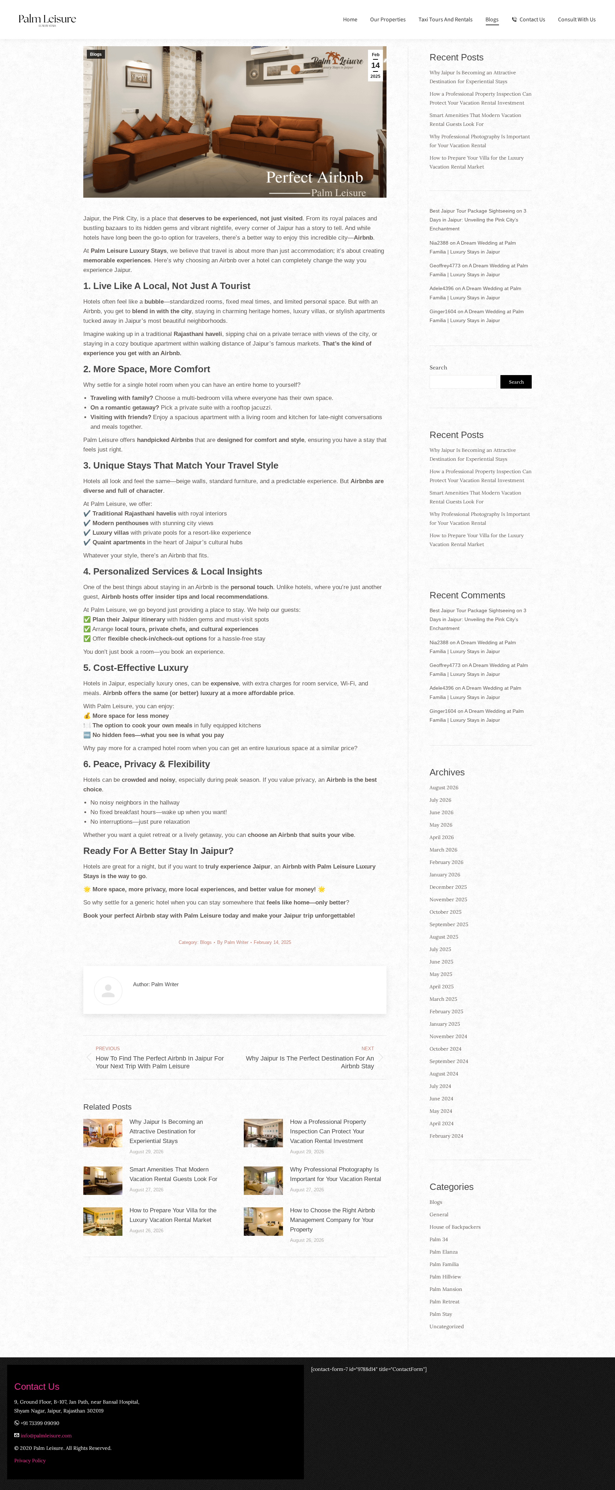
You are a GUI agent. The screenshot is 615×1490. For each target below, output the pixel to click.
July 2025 (440, 949)
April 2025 (442, 986)
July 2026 (440, 800)
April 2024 (442, 1123)
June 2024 (441, 1098)
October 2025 (446, 912)
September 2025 (449, 924)
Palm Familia (444, 1264)
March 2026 (443, 850)
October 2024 (446, 1049)
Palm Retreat (444, 1301)
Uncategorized (447, 1326)
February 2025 (446, 1011)
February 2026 (446, 862)
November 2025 (448, 899)
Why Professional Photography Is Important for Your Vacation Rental (335, 1174)
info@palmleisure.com (46, 1435)
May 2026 (441, 825)
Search (438, 367)
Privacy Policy (30, 1460)
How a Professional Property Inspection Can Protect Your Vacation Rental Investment (328, 1131)
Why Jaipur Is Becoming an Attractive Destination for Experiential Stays (166, 1131)
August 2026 (444, 787)
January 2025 (445, 1024)
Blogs (96, 54)
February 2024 (446, 1136)
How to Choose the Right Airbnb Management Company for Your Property (332, 1220)
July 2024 (440, 1086)
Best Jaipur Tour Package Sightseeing (472, 211)
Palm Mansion (446, 1289)
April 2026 (442, 837)
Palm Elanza (444, 1252)
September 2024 (449, 1061)
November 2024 (448, 1036)
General (439, 1214)
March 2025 (443, 999)
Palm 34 (439, 1239)
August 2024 (444, 1073)
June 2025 (441, 961)
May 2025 (441, 974)
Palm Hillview (445, 1276)
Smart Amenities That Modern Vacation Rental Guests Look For (173, 1174)
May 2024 (441, 1111)
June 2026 (441, 812)
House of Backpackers (455, 1227)
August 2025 (444, 937)
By (232, 942)
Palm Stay (441, 1314)
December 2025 (448, 887)
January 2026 (445, 874)
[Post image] (102, 1133)
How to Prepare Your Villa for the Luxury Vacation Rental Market (173, 1215)
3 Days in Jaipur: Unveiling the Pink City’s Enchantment (478, 219)
